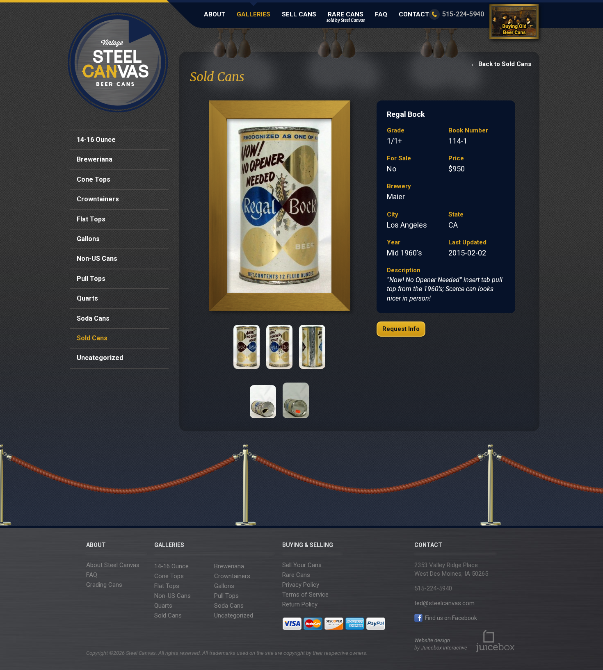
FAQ (381, 14)
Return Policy (299, 604)
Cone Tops (93, 179)
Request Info (401, 329)
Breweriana (94, 159)
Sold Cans (92, 338)
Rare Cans (346, 17)
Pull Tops (91, 279)
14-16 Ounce (96, 140)
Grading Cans (104, 584)
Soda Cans (93, 318)
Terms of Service (305, 594)
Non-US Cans (97, 258)
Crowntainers (98, 199)
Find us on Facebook (450, 618)
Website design (432, 640)
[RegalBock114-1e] (263, 396)
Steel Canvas (118, 62)
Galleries (253, 14)
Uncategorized (100, 358)
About (214, 14)
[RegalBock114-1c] (279, 347)
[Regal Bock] (279, 207)
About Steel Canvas (112, 565)
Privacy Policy (300, 584)
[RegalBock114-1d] (312, 347)
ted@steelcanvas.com (444, 603)
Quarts (87, 298)
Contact (414, 14)
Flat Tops (91, 219)
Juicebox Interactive (444, 648)
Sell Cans (299, 14)
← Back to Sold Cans (501, 64)
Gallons (88, 239)
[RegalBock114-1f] (296, 396)
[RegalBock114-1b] (246, 347)
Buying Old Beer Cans (515, 23)
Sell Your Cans (302, 565)
